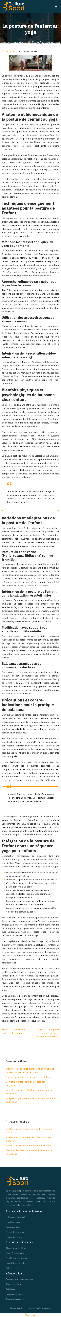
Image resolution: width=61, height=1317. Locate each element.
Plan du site (30, 1315)
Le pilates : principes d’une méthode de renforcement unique (46, 1033)
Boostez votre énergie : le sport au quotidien (28, 1077)
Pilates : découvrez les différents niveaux (15, 1031)
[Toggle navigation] (56, 6)
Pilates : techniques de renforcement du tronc (28, 1145)
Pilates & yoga (9, 51)
